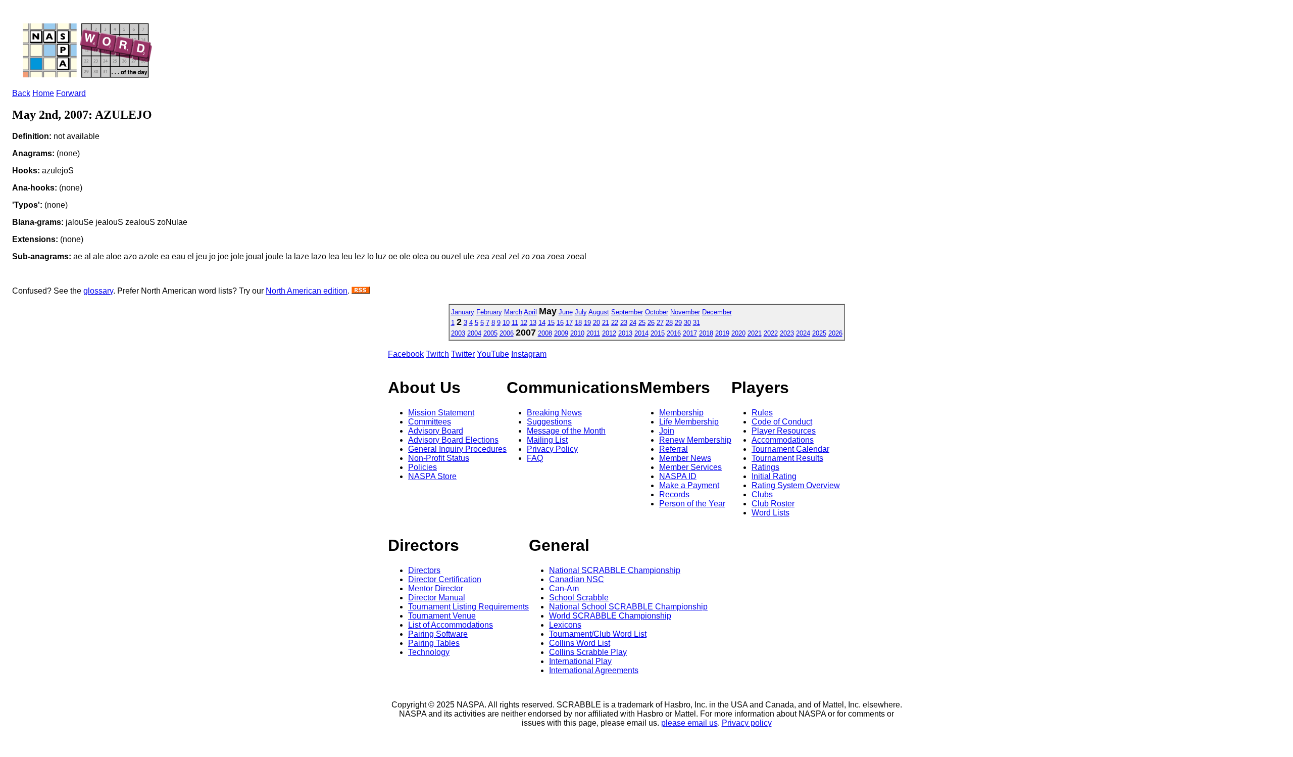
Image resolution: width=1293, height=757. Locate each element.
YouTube (493, 354)
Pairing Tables (434, 643)
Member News (685, 458)
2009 (561, 333)
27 (660, 322)
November (685, 312)
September (627, 312)
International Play (580, 661)
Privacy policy (747, 723)
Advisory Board (435, 431)
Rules (762, 412)
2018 (706, 333)
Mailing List (547, 440)
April (530, 312)
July (581, 312)
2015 (658, 333)
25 (641, 322)
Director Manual (436, 597)
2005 (490, 333)
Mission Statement (441, 412)
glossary (98, 291)
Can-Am (564, 588)
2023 (787, 333)
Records (674, 494)
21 (605, 322)
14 (541, 322)
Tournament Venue (442, 615)
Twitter (463, 354)
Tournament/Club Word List (597, 634)
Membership (681, 412)
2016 (674, 333)
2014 (641, 333)
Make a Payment (689, 485)
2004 (474, 333)
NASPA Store (432, 476)
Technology (429, 652)
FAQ (535, 458)
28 (669, 322)
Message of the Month (566, 431)
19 (587, 322)
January (462, 312)
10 (506, 322)
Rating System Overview (796, 485)
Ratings (765, 467)
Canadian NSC (576, 579)
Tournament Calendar (790, 449)
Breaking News (554, 412)
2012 (609, 333)
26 (651, 322)
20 (596, 322)
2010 (577, 333)
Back (21, 93)
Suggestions (549, 421)
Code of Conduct (782, 421)
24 (632, 322)
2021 (755, 333)
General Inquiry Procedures (457, 449)
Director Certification (444, 579)
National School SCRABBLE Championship (628, 606)
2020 (738, 333)
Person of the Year (692, 503)
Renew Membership (695, 440)
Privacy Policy (552, 449)
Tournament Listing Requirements (468, 606)
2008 (545, 333)
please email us (689, 723)
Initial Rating (774, 476)
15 (551, 322)
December (717, 312)
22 (614, 322)
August (598, 312)
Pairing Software (438, 634)
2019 (722, 333)
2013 (625, 333)
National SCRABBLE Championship (614, 570)
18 (578, 322)
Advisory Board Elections (453, 440)
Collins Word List (579, 643)
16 (560, 322)
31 (696, 322)
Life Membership (689, 421)
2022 (771, 333)
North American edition (306, 291)
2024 (803, 333)
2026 (835, 333)
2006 (507, 333)
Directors (424, 570)
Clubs (762, 494)
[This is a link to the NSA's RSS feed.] (361, 291)
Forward (71, 93)
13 (532, 322)
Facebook (406, 354)
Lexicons (565, 625)
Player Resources (784, 431)
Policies (422, 467)
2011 (593, 333)
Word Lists (770, 512)
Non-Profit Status (438, 458)
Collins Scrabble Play (588, 652)
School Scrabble (579, 597)
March (513, 312)
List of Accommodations (450, 625)
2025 (819, 333)
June (566, 312)
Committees (429, 421)
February (489, 312)
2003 (458, 333)
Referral (673, 449)
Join (666, 431)
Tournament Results (787, 458)
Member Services (690, 467)
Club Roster (773, 503)
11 (515, 322)
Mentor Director (435, 588)
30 (687, 322)
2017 (690, 333)
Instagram (528, 354)
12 (523, 322)
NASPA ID (678, 476)
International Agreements (593, 670)
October (656, 312)
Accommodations (783, 440)
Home (43, 93)
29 (678, 322)
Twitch (437, 354)
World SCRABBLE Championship (610, 615)
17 (569, 322)
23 (623, 322)
